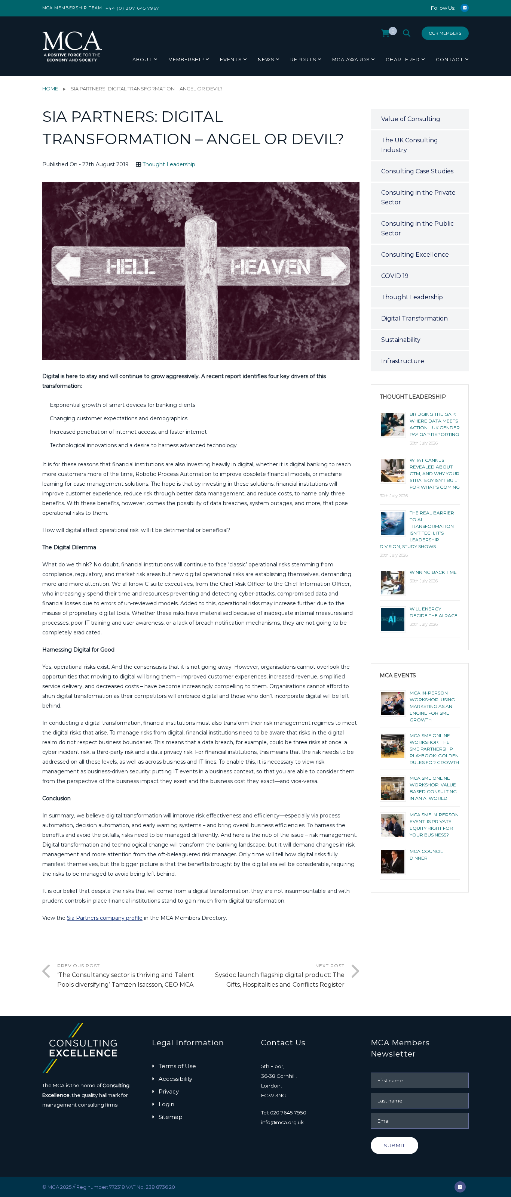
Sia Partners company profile (105, 918)
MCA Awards (351, 59)
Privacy (169, 1091)
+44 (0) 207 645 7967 (132, 8)
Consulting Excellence (415, 254)
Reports (303, 59)
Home (50, 89)
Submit (394, 1145)
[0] (385, 35)
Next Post (280, 975)
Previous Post (125, 975)
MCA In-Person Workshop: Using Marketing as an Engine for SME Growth (432, 706)
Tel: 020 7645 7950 (283, 1113)
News (266, 59)
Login (166, 1104)
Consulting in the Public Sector (417, 228)
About (142, 59)
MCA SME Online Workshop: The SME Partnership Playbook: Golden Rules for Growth (434, 749)
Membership (186, 59)
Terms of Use (177, 1066)
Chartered (403, 59)
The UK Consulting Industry (409, 145)
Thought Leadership (169, 164)
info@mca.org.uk (282, 1122)
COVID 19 (395, 275)
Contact (449, 59)
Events (231, 59)
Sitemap (171, 1116)
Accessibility (175, 1078)
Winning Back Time (433, 572)
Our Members (445, 33)
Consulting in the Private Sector (418, 197)
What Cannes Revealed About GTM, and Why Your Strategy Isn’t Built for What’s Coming (435, 473)
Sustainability (400, 339)
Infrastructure (402, 361)
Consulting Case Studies (417, 171)
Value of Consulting (410, 119)
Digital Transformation (414, 318)
